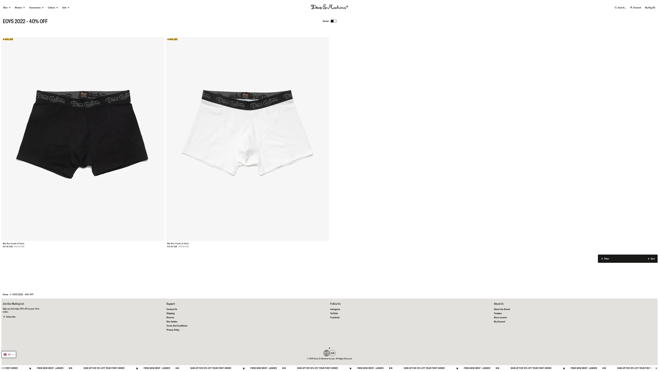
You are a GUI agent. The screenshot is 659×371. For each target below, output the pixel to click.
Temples (498, 313)
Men (5, 7)
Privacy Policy (172, 329)
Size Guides (171, 321)
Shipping (170, 313)
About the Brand (502, 309)
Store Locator (500, 317)
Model (326, 21)
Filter (606, 258)
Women (18, 7)
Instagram (335, 309)
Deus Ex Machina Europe (324, 358)
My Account (499, 321)
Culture (51, 7)
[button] (9, 354)
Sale (64, 7)
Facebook (335, 317)
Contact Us (171, 309)
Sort (653, 258)
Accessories (35, 7)
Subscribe (11, 316)
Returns (170, 317)
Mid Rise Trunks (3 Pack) (13, 243)
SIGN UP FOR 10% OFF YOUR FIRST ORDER (91, 368)
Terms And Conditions (176, 325)
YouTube (334, 313)
